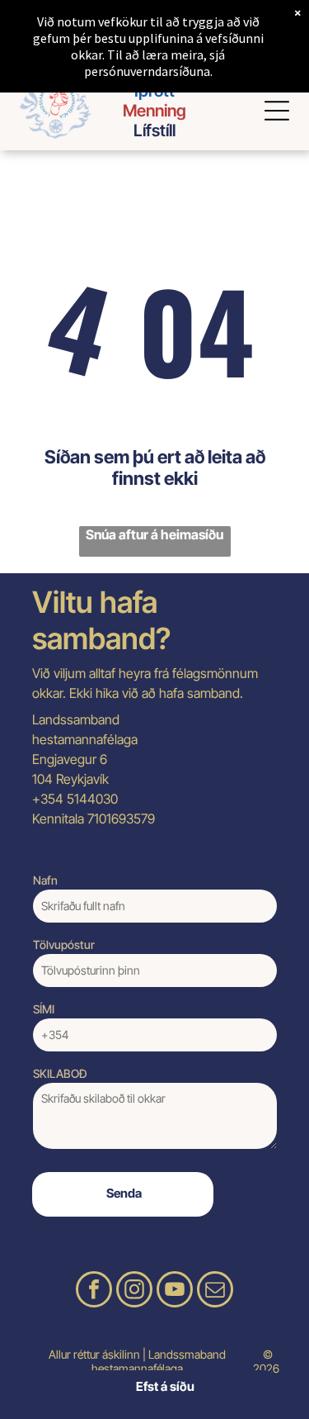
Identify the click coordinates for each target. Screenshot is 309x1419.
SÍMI (43, 1009)
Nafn (45, 880)
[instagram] (134, 1291)
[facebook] (94, 1291)
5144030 (92, 798)
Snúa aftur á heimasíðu (154, 534)
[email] (215, 1291)
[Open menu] (277, 110)
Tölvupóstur (64, 944)
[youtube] (175, 1291)
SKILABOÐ (60, 1073)
